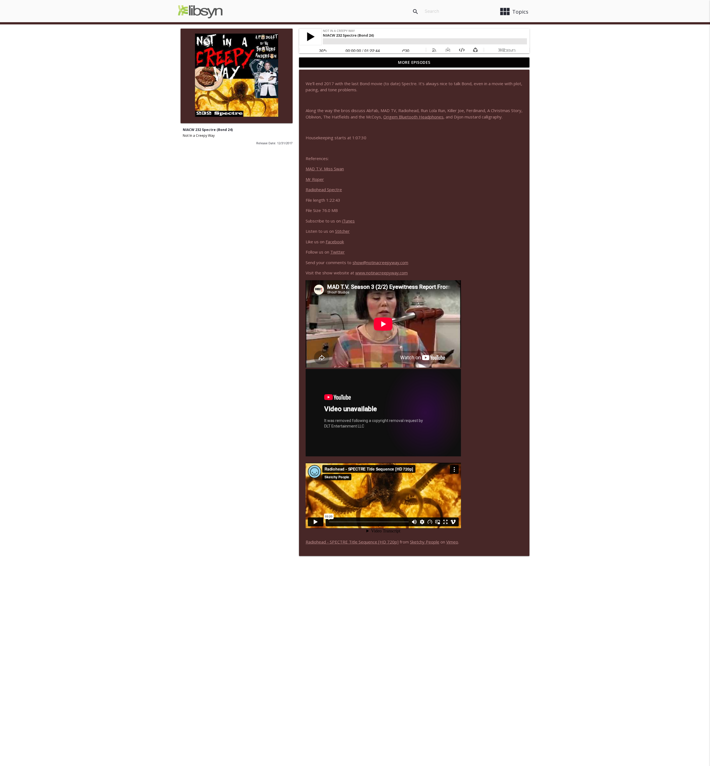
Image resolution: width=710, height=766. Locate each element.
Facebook (335, 241)
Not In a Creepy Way (199, 135)
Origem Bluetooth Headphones (413, 117)
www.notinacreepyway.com (381, 272)
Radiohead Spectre (324, 189)
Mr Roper (315, 179)
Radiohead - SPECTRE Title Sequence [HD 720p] (352, 542)
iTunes (348, 221)
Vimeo (452, 542)
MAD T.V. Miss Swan (325, 168)
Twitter (337, 252)
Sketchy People (424, 542)
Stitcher (342, 231)
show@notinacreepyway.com (380, 262)
